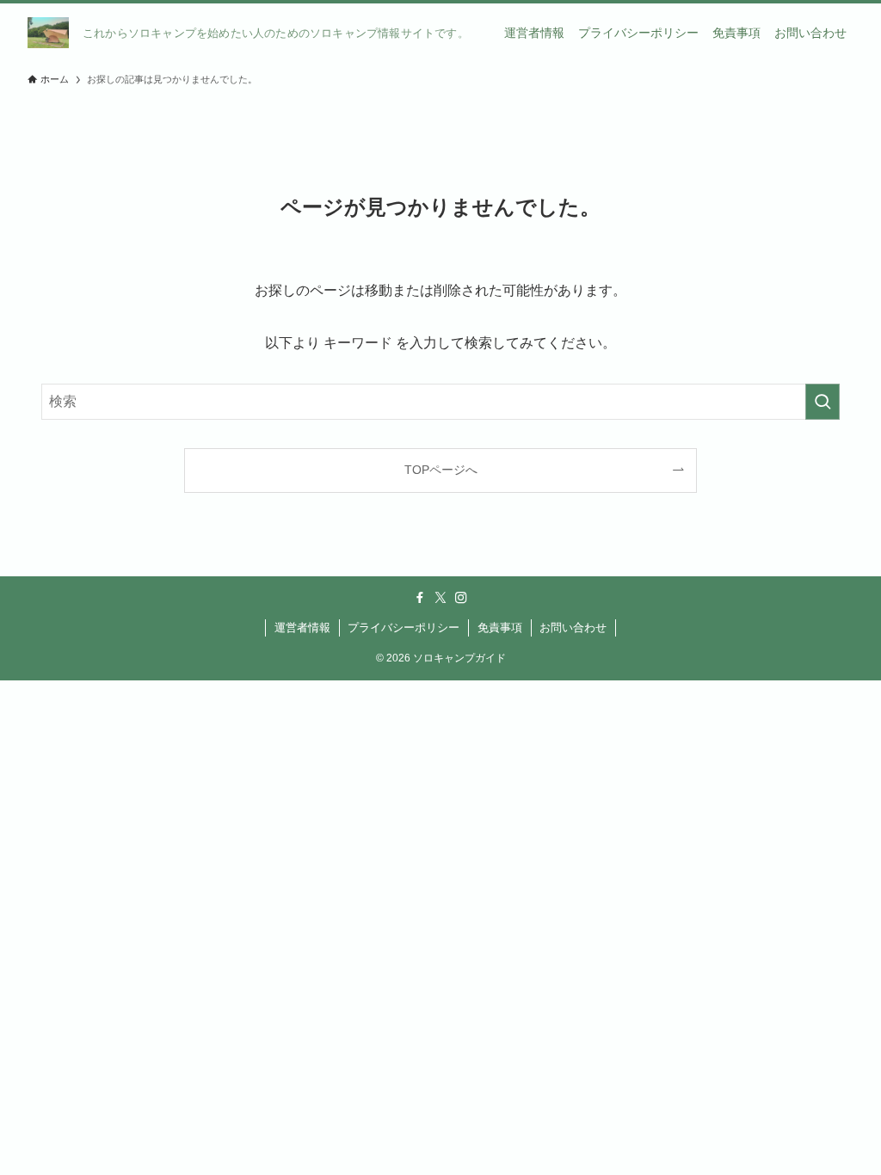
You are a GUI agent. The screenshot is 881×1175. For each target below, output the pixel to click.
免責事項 (499, 627)
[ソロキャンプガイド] (48, 32)
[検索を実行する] (822, 402)
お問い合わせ (573, 627)
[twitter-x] (440, 598)
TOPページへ (440, 470)
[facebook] (420, 598)
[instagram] (461, 598)
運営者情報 (302, 627)
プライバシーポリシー (403, 627)
